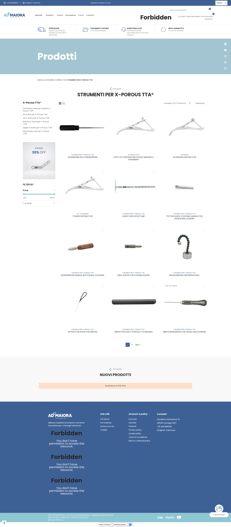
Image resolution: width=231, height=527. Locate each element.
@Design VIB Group (55, 520)
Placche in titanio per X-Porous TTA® (36, 122)
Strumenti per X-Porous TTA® (35, 114)
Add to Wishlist (103, 111)
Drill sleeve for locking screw (133, 275)
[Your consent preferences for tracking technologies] (4, 523)
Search (204, 10)
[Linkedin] (50, 501)
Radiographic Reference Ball (184, 275)
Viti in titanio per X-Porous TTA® (36, 118)
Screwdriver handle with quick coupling (82, 275)
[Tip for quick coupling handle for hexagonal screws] (184, 187)
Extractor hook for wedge (82, 331)
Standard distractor (184, 157)
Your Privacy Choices (119, 524)
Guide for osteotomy (133, 216)
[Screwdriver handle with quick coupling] (82, 246)
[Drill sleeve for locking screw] (133, 246)
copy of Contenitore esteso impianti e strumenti (133, 158)
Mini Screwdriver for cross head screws (184, 331)
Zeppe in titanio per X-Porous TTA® (37, 127)
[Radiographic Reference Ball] (184, 246)
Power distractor (82, 216)
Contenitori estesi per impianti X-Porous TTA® (37, 109)
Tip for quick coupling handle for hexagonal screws (184, 217)
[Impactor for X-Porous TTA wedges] (133, 302)
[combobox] (221, 3)
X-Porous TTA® (32, 102)
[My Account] (214, 10)
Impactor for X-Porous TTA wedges (134, 331)
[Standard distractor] (184, 128)
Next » (137, 345)
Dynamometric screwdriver (82, 157)
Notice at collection (105, 524)
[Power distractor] (82, 187)
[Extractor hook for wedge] (82, 302)
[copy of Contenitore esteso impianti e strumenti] (133, 128)
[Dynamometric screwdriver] (82, 128)
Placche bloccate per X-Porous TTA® (36, 132)
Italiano (219, 3)
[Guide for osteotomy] (133, 187)
